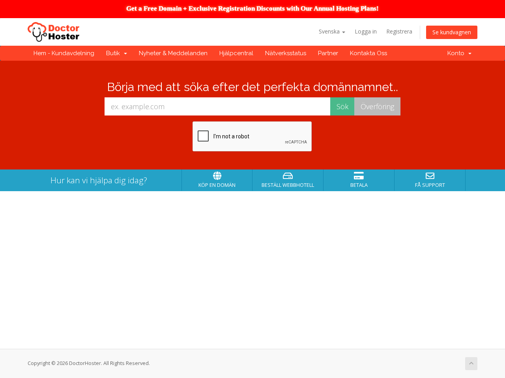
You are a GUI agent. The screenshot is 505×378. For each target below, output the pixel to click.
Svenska (330, 31)
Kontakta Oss (368, 53)
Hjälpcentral (236, 53)
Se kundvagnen (451, 32)
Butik (114, 53)
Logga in (366, 31)
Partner (328, 53)
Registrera (399, 31)
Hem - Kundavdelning (64, 53)
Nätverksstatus (285, 53)
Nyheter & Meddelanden (173, 53)
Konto (457, 53)
